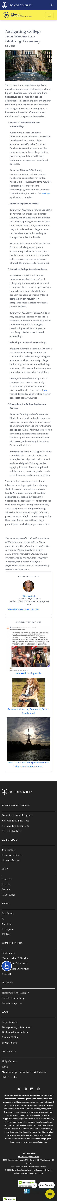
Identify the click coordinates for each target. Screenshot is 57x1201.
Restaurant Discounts (15, 963)
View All (7, 973)
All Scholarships (11, 831)
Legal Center (9, 1021)
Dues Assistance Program (17, 815)
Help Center (9, 1061)
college (46, 194)
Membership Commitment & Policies (24, 1071)
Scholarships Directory (15, 820)
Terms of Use (9, 1042)
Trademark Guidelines (15, 1032)
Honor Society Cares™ (15, 992)
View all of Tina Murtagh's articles (23, 609)
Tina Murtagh (29, 596)
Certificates (8, 953)
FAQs (5, 1066)
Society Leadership (13, 997)
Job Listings (9, 849)
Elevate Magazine (12, 1003)
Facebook (7, 913)
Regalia (6, 884)
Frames (6, 889)
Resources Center (12, 855)
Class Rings (8, 894)
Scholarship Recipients (15, 825)
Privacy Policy (10, 1037)
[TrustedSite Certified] (27, 1183)
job (45, 390)
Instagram (8, 929)
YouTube (7, 923)
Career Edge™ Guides (15, 958)
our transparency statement (34, 1142)
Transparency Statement (16, 1027)
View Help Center (28, 1153)
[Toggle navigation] (49, 15)
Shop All (7, 879)
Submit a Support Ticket (28, 1156)
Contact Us (38, 1173)
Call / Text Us (9, 1077)
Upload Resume (11, 860)
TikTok (6, 934)
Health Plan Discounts (15, 968)
